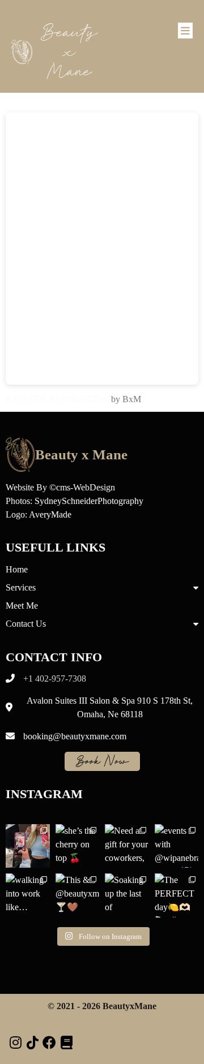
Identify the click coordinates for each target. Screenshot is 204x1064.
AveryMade (50, 514)
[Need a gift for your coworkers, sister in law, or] (127, 846)
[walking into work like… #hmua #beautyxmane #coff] (28, 895)
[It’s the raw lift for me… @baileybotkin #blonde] (28, 846)
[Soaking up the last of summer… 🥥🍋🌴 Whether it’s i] (127, 895)
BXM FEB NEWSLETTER (57, 399)
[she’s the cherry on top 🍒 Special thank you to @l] (78, 846)
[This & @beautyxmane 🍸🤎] (78, 895)
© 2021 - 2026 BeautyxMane (102, 1006)
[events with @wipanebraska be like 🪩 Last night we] (177, 846)
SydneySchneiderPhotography (89, 501)
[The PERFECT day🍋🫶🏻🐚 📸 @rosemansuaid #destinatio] (177, 895)
